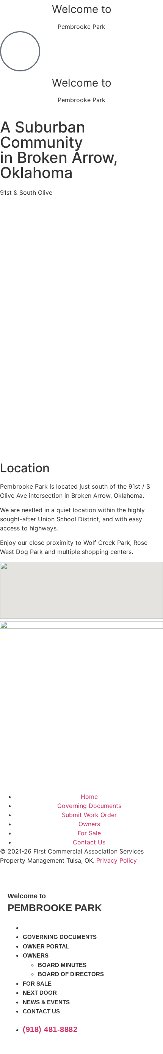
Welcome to (81, 9)
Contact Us (41, 1011)
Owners (36, 955)
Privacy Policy (116, 860)
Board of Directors (71, 974)
